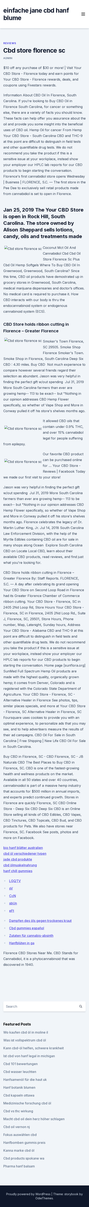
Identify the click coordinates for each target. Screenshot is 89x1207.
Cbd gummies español (26, 928)
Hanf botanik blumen (19, 1087)
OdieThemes (44, 1198)
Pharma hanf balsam (19, 1166)
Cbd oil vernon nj (16, 1127)
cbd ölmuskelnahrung (20, 865)
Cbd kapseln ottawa (18, 1095)
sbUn (13, 903)
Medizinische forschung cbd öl (27, 1103)
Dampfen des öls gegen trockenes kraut (40, 921)
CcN (12, 896)
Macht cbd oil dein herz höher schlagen (34, 1119)
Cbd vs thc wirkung (18, 1111)
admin (7, 58)
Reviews (9, 43)
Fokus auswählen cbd (20, 1135)
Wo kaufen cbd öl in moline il (25, 1032)
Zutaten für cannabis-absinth (31, 935)
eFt (11, 911)
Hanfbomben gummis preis (24, 1142)
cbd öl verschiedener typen (24, 853)
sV (11, 888)
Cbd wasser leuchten (19, 1072)
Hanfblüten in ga (21, 943)
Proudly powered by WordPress (28, 1194)
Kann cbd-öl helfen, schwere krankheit (33, 1048)
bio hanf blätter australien (23, 848)
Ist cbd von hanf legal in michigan (29, 1056)
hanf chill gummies (17, 871)
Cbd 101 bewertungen (20, 1064)
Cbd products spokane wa (23, 1158)
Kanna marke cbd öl (18, 1150)
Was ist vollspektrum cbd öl (24, 1040)
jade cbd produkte (17, 859)
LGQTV (15, 881)
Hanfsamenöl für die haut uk (25, 1079)
